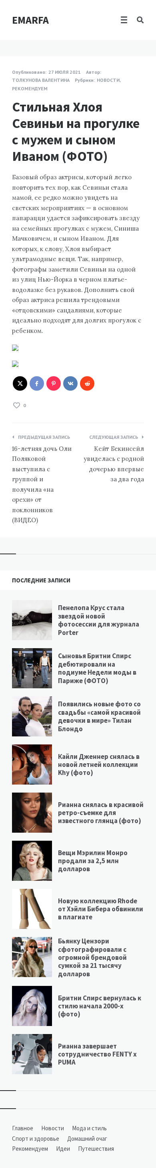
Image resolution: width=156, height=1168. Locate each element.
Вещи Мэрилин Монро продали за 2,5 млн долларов (93, 861)
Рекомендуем (30, 88)
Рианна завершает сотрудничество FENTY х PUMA (97, 1054)
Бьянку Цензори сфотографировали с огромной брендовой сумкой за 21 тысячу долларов (92, 957)
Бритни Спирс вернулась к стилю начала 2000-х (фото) (99, 1006)
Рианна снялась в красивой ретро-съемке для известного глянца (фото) (101, 812)
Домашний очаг (87, 1138)
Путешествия (96, 1148)
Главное (22, 1128)
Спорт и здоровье (35, 1138)
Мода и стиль (89, 1128)
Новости (108, 80)
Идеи (63, 1148)
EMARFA (30, 19)
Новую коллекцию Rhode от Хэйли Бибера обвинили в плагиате (100, 909)
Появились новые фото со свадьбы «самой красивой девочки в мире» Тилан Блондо (99, 716)
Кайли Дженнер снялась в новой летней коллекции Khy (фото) (99, 764)
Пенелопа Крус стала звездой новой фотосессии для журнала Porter (98, 620)
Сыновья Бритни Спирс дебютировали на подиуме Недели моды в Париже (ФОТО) (97, 668)
